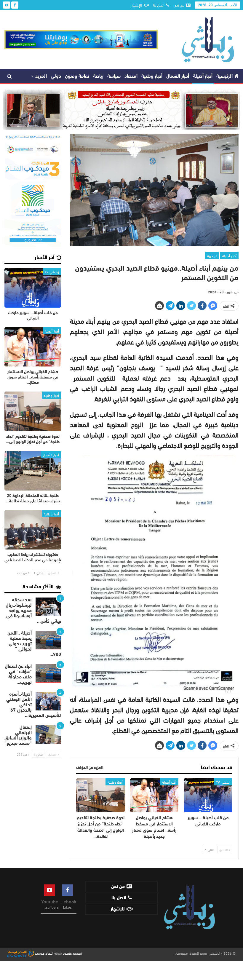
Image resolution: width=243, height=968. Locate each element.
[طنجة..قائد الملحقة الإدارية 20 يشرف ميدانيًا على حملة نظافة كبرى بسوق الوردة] (32, 471)
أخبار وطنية (151, 76)
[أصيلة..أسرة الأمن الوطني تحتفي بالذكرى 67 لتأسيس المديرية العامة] (48, 701)
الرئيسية (224, 76)
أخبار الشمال (177, 76)
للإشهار (137, 4)
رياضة (98, 76)
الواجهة (212, 255)
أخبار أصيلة (202, 76)
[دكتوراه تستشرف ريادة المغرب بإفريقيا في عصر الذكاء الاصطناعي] (32, 530)
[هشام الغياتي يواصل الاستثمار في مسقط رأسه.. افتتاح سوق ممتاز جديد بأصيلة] (154, 795)
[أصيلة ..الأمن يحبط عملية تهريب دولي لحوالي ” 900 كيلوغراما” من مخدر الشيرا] (48, 640)
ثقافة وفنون (77, 76)
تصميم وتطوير (72, 953)
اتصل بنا (158, 4)
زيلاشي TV (223, 782)
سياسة (114, 76)
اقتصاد (131, 76)
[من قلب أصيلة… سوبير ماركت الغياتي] (208, 795)
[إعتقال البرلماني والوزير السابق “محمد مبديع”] (48, 734)
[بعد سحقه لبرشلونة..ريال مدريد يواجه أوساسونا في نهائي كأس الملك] (48, 607)
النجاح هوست (43, 953)
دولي (56, 76)
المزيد (41, 76)
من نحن (179, 4)
